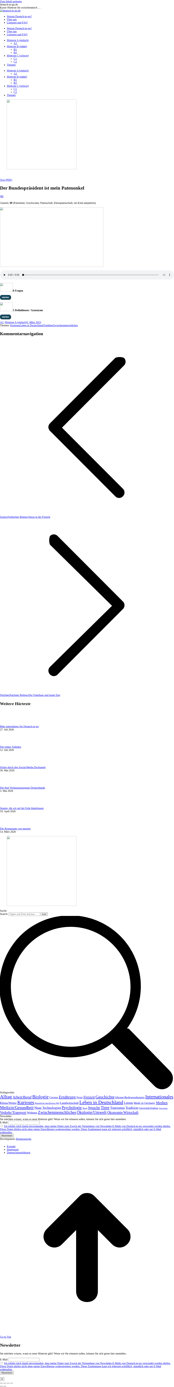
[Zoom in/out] (11, 1383)
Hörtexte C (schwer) (18, 55)
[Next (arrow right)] (4, 1386)
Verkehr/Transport (13, 1112)
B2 (15, 52)
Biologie (40, 1096)
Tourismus (117, 1108)
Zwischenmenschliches (65, 325)
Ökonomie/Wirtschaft (122, 1112)
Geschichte (105, 1097)
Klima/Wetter (8, 1103)
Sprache (94, 1108)
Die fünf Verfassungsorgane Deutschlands (22, 787)
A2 (15, 43)
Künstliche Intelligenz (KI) (47, 1103)
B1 (15, 49)
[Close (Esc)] (1, 1383)
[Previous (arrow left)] (1, 1386)
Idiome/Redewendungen (130, 1097)
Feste (79, 1097)
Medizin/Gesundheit (17, 1107)
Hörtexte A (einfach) (18, 40)
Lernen (128, 1103)
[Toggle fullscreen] (8, 1383)
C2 (15, 61)
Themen (11, 64)
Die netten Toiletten (10, 746)
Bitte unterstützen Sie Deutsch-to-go (19, 726)
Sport (84, 1108)
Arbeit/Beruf (22, 1097)
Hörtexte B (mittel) (17, 46)
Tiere (105, 1107)
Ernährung (67, 1097)
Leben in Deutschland (31, 325)
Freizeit (89, 1097)
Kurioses (15, 325)
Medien (162, 1103)
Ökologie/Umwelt (92, 1112)
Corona (53, 1097)
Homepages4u (23, 1138)
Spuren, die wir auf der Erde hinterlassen (22, 808)
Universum (163, 1108)
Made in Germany (144, 1103)
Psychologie (72, 1107)
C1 (15, 58)
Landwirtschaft (69, 1103)
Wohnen (32, 1112)
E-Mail (3, 1122)
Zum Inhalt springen (11, 1)
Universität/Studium (148, 1108)
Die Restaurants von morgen (15, 828)
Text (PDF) (6, 179)
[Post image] (9, 723)
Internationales (159, 1096)
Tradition (48, 325)
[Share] (4, 1383)
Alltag (6, 1096)
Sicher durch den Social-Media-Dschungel (23, 767)
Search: (4, 914)
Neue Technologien (47, 1108)
